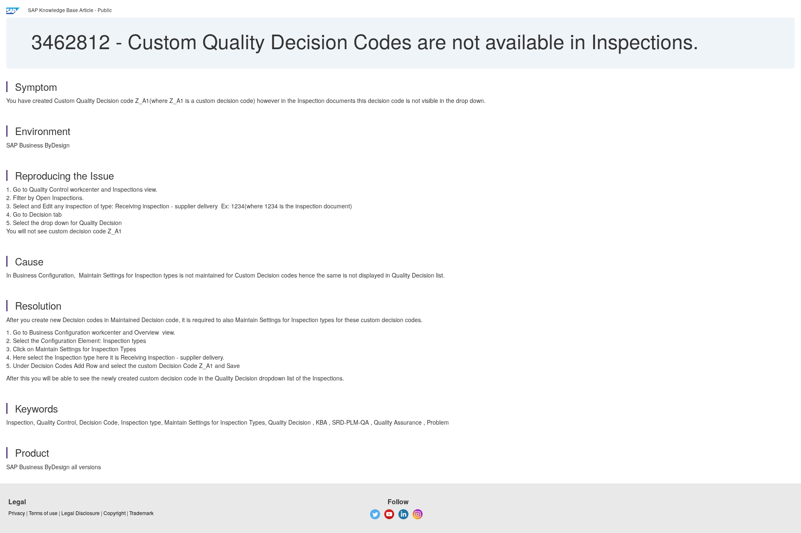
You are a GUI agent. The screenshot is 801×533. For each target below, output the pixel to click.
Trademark (141, 512)
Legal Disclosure (80, 512)
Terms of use (43, 512)
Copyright (114, 512)
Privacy (16, 512)
